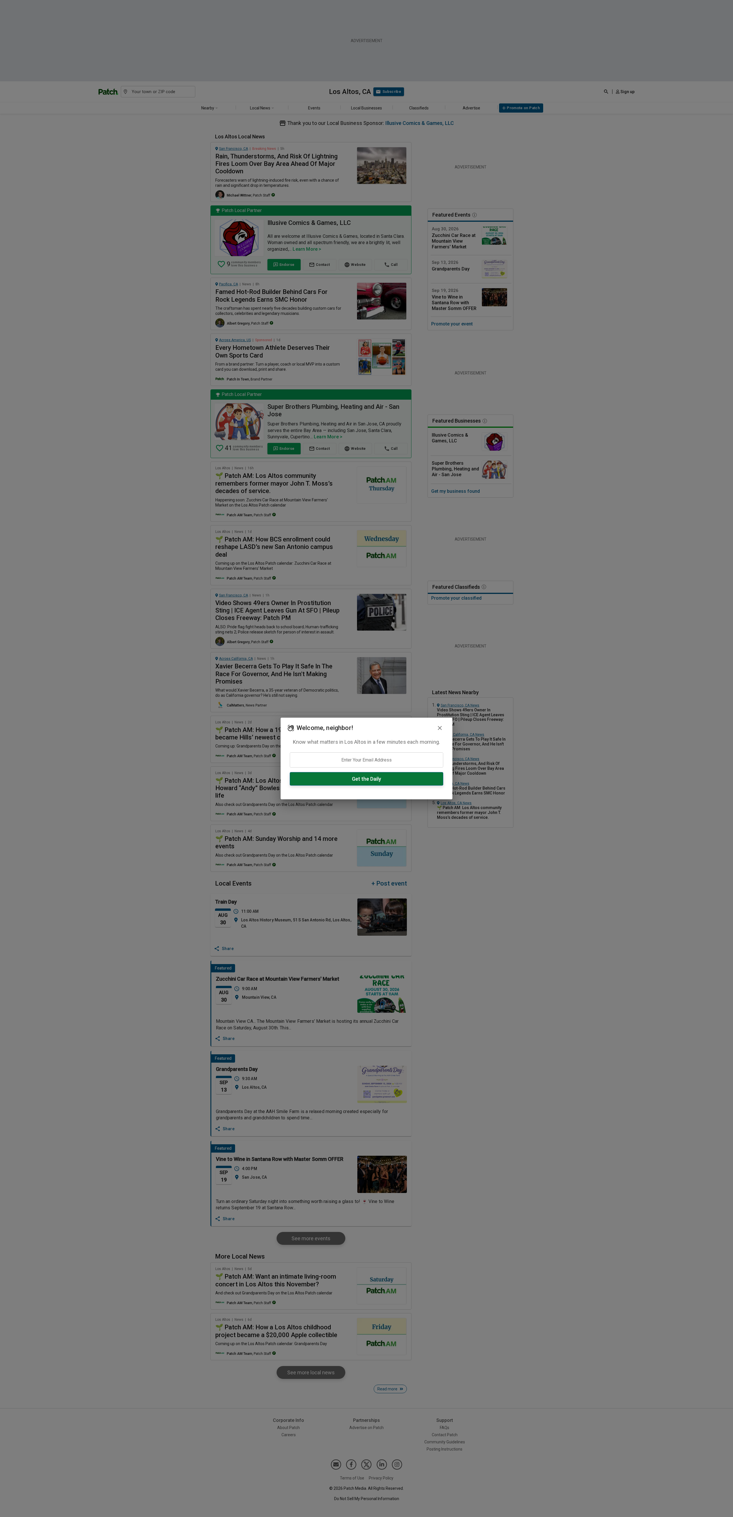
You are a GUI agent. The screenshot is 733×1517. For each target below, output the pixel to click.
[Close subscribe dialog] (440, 728)
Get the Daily (366, 779)
